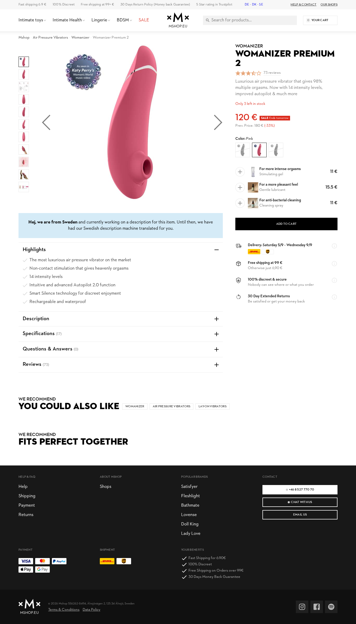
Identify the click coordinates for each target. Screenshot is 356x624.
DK (254, 4)
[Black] (276, 150)
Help (23, 486)
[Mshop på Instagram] (302, 607)
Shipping (27, 496)
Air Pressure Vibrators (50, 38)
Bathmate (190, 505)
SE (261, 4)
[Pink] (259, 150)
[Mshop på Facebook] (316, 607)
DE (247, 4)
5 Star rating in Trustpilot (214, 4)
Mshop (24, 38)
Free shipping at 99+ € (97, 4)
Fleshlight (190, 496)
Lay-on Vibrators (212, 406)
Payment (27, 505)
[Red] (242, 150)
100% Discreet (64, 4)
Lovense (189, 515)
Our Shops (329, 4)
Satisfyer (189, 486)
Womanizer (80, 38)
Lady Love (190, 533)
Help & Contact (303, 4)
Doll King (190, 524)
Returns (26, 515)
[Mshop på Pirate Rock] (331, 607)
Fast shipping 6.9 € (32, 4)
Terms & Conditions (63, 610)
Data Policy (91, 610)
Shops (105, 486)
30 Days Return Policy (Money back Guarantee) (155, 4)
